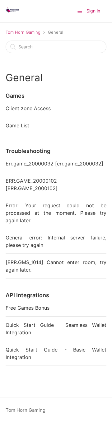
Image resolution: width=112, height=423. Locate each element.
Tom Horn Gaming (23, 32)
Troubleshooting (28, 151)
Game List (17, 125)
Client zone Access (28, 108)
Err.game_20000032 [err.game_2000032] (54, 163)
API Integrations (27, 295)
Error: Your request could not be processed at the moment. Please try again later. (56, 213)
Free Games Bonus (27, 308)
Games (15, 95)
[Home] (12, 14)
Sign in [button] (93, 10)
